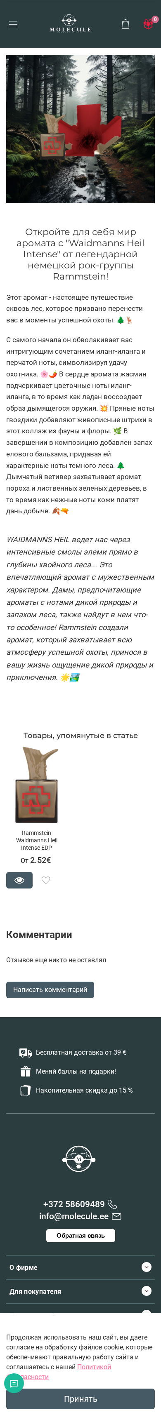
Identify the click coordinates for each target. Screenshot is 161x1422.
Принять (80, 1399)
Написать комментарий (50, 990)
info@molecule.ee (74, 1216)
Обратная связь (81, 1235)
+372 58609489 (74, 1204)
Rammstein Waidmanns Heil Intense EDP (36, 840)
